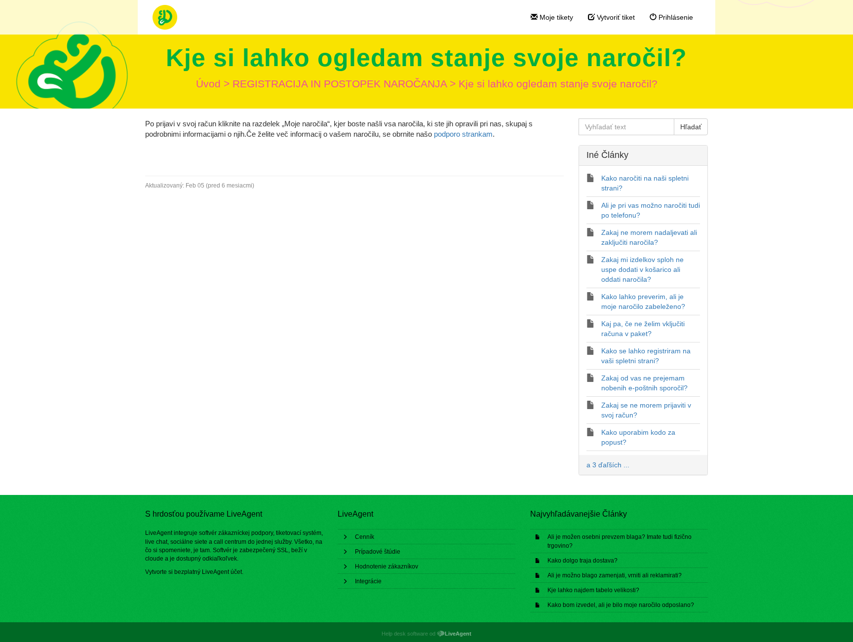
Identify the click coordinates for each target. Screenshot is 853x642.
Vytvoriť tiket (615, 17)
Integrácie (368, 581)
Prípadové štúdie (377, 551)
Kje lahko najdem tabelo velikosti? (593, 590)
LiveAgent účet (222, 571)
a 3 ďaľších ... (607, 465)
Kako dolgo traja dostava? (582, 560)
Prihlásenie (675, 17)
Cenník (364, 536)
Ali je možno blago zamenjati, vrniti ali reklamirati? (614, 575)
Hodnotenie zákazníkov (386, 566)
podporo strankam (463, 134)
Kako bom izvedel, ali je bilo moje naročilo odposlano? (620, 605)
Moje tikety (555, 17)
